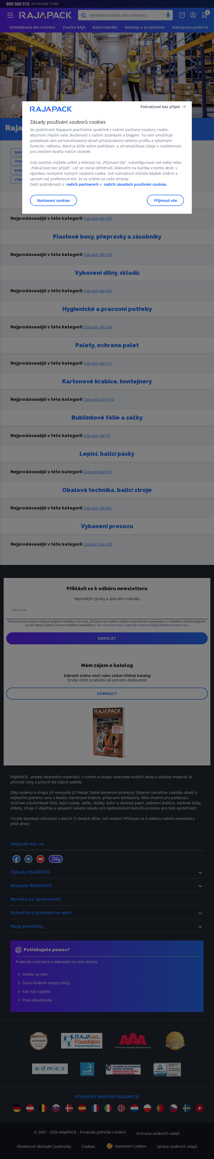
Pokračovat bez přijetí (160, 106)
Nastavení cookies (53, 200)
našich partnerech (82, 184)
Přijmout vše (165, 200)
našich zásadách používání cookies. (135, 184)
